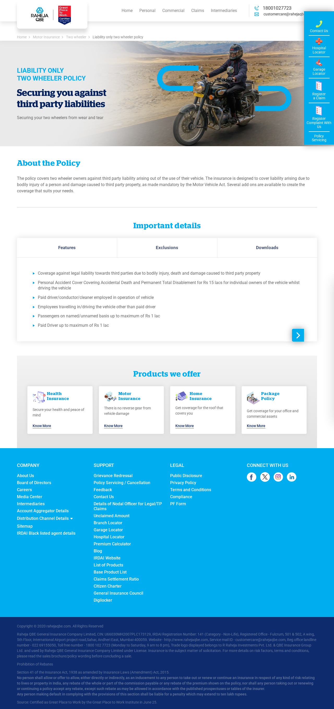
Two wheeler (76, 37)
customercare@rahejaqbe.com (288, 14)
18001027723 (277, 8)
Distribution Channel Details (43, 518)
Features (67, 247)
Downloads (267, 247)
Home (127, 10)
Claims (197, 10)
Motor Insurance (46, 37)
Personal (147, 10)
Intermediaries (224, 10)
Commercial (173, 10)
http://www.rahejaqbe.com (186, 640)
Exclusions (167, 247)
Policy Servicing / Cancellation (122, 482)
